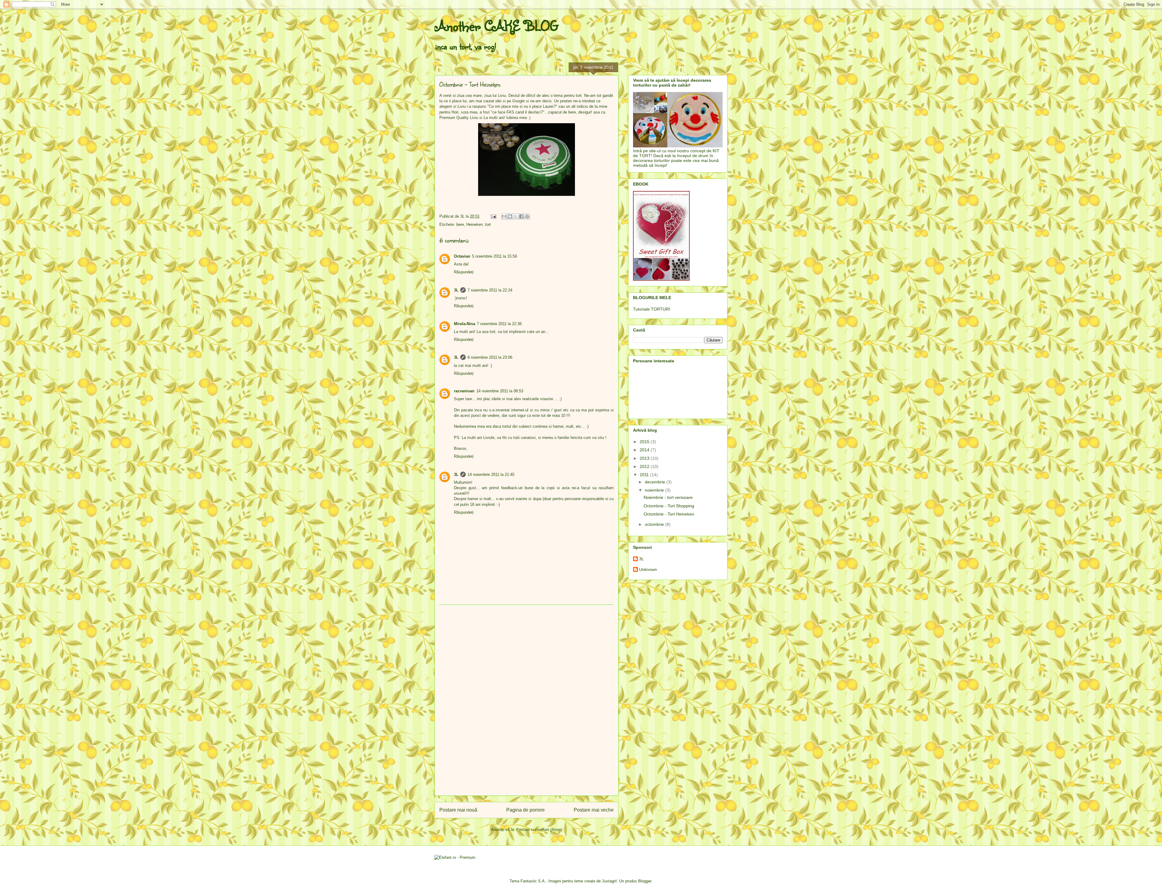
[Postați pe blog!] (510, 216)
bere (460, 224)
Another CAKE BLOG (496, 25)
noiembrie (655, 490)
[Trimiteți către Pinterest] (527, 216)
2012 (645, 466)
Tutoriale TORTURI (651, 309)
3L (456, 290)
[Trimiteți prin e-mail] (504, 216)
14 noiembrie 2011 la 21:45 (491, 474)
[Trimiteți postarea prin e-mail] (493, 216)
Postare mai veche (594, 809)
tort (488, 224)
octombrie (655, 524)
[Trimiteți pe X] (516, 216)
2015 (645, 441)
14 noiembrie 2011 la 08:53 (499, 391)
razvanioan (464, 391)
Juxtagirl (609, 881)
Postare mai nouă (458, 809)
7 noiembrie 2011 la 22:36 (499, 323)
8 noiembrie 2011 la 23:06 (490, 357)
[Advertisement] (526, 700)
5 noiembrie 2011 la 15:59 (494, 256)
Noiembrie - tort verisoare (668, 497)
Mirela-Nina (464, 323)
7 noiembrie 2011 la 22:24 (490, 290)
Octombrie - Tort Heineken (669, 514)
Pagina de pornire (525, 809)
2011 (645, 474)
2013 (645, 458)
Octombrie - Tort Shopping (669, 505)
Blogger (644, 881)
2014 (645, 449)
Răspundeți (464, 272)
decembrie (655, 481)
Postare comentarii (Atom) (539, 829)
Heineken (474, 224)
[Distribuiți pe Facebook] (521, 216)
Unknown (648, 569)
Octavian (462, 256)
